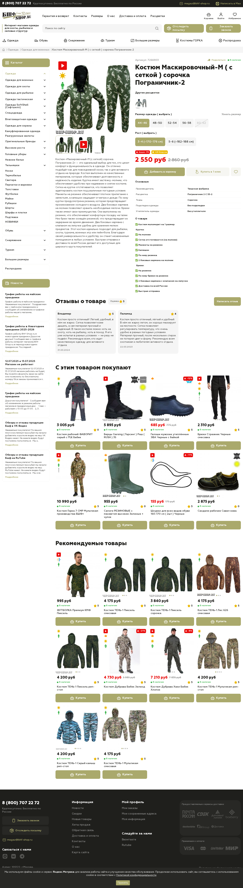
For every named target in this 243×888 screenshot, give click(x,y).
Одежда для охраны (18, 126)
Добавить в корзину (163, 172)
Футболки (11, 194)
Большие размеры (147, 40)
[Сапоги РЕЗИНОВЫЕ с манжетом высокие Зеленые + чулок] (124, 475)
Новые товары (81, 819)
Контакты (80, 16)
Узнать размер (231, 114)
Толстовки (12, 189)
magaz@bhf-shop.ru (197, 3)
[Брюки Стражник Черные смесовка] (218, 398)
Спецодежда (13, 113)
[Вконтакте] (13, 856)
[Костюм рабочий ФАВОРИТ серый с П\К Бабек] (78, 398)
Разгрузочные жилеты (19, 136)
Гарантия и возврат (55, 16)
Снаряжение (76, 40)
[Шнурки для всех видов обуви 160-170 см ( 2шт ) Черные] (171, 475)
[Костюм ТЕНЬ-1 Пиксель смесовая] (124, 574)
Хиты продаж (81, 824)
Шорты (9, 208)
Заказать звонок (226, 28)
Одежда (13, 40)
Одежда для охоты (17, 86)
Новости (78, 808)
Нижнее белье (14, 160)
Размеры (97, 16)
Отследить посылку (181, 28)
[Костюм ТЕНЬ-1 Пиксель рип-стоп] (78, 651)
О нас (111, 16)
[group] (93, 96)
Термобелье (13, 175)
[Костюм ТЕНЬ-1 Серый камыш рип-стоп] (78, 727)
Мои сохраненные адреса (139, 813)
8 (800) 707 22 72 (16, 3)
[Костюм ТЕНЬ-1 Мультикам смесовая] (124, 727)
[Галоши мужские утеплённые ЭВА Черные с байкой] (171, 398)
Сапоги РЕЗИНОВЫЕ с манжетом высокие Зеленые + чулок (123, 514)
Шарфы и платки (16, 212)
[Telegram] (22, 856)
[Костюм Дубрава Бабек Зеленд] (124, 651)
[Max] (5, 856)
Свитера (10, 180)
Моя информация (133, 819)
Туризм (110, 40)
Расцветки (157, 16)
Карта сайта (80, 852)
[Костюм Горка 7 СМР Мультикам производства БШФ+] (78, 475)
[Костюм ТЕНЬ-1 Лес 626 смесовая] (218, 574)
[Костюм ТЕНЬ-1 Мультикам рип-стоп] (218, 651)
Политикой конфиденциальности (136, 875)
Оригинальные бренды (20, 141)
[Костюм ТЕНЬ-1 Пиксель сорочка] (171, 574)
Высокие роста (15, 148)
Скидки (77, 813)
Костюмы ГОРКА (191, 40)
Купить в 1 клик (211, 172)
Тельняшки (12, 165)
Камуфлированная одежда (22, 131)
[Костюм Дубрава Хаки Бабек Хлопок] (171, 651)
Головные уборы (15, 154)
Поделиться (219, 60)
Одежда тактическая (19, 99)
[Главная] (21, 16)
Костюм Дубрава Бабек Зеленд (124, 687)
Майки (9, 198)
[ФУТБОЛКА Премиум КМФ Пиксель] (78, 574)
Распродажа (232, 40)
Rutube (126, 845)
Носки (9, 171)
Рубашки (11, 203)
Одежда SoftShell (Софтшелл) (16, 106)
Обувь (43, 40)
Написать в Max (230, 3)
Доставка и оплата (132, 16)
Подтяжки (11, 217)
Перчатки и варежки (18, 185)
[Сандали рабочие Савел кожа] (218, 475)
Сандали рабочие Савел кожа (217, 511)
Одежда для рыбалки (19, 93)
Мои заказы (130, 808)
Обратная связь (83, 830)
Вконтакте (129, 839)
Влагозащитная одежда (21, 119)
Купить (81, 445)
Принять (123, 883)
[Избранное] (236, 172)
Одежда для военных (19, 80)
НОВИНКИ (11, 222)
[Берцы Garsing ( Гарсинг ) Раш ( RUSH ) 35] (124, 398)
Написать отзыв (227, 301)
